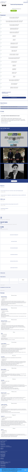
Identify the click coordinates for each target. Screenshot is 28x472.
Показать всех (2, 290)
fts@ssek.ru (3, 312)
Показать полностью (4, 122)
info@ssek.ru (3, 396)
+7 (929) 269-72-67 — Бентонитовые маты (6, 446)
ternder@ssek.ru (3, 324)
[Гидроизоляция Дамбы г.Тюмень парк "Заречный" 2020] (14, 106)
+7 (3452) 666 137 (4, 335)
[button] (0, 12)
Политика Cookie (14, 471)
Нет (5, 5)
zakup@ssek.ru (3, 383)
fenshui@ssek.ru (3, 336)
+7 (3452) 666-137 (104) (4, 311)
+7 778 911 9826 (2, 456)
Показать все (2, 104)
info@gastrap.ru (3, 360)
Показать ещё (2, 187)
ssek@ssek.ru (3, 372)
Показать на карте (2, 443)
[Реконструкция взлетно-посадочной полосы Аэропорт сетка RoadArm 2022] (14, 108)
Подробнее (14, 10)
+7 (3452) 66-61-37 (2, 444)
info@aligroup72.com (3, 467)
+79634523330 (3, 382)
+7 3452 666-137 (3, 371)
